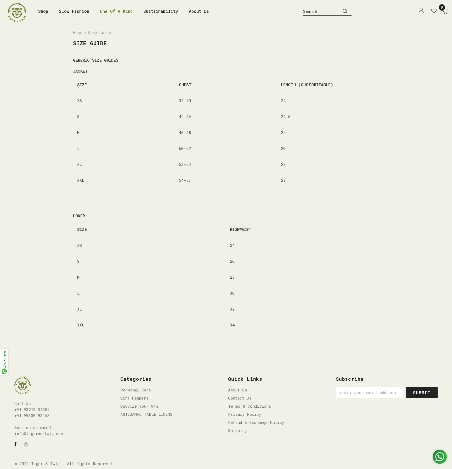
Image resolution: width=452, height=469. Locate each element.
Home (77, 32)
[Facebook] (15, 444)
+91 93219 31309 (32, 409)
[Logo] (19, 12)
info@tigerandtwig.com (38, 433)
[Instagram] (26, 444)
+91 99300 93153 (32, 415)
